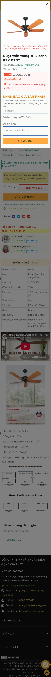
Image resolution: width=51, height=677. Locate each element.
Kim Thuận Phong (28, 65)
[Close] (47, 4)
